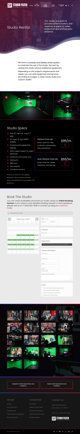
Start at (43, 221)
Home (9, 404)
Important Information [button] (16, 213)
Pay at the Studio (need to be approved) (53, 288)
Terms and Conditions (15, 414)
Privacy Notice (12, 417)
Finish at (53, 221)
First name (45, 253)
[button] (72, 5)
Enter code (44, 232)
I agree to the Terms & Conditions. (52, 292)
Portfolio (32, 404)
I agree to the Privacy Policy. (50, 295)
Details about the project (48, 274)
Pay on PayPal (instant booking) (51, 290)
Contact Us (11, 411)
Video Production (36, 407)
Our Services (12, 407)
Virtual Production (36, 411)
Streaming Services (36, 414)
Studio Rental (34, 417)
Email (43, 263)
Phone (44, 269)
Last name (45, 258)
